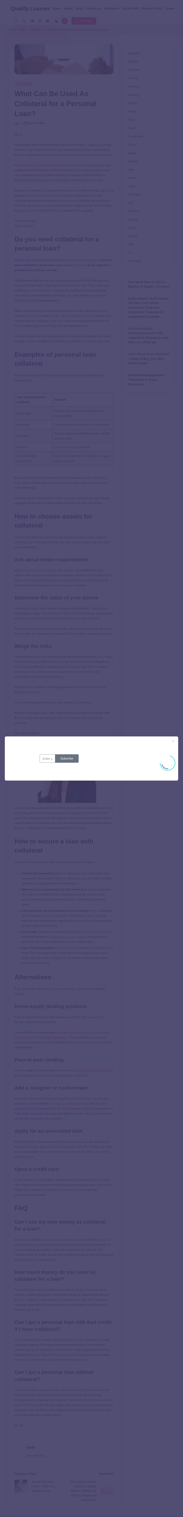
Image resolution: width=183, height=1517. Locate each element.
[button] (173, 741)
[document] (91, 758)
